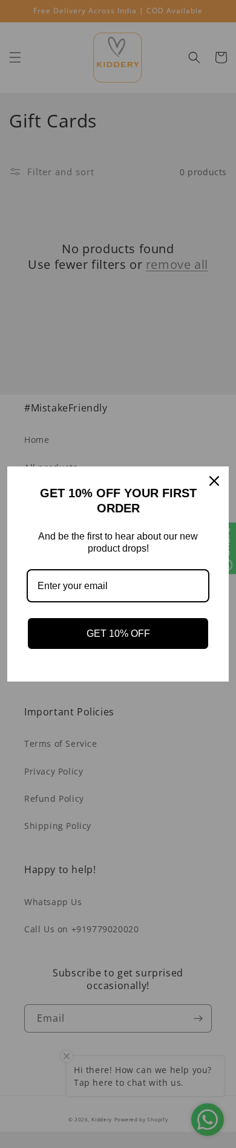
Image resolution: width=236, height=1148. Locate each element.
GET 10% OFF (118, 633)
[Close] (214, 480)
